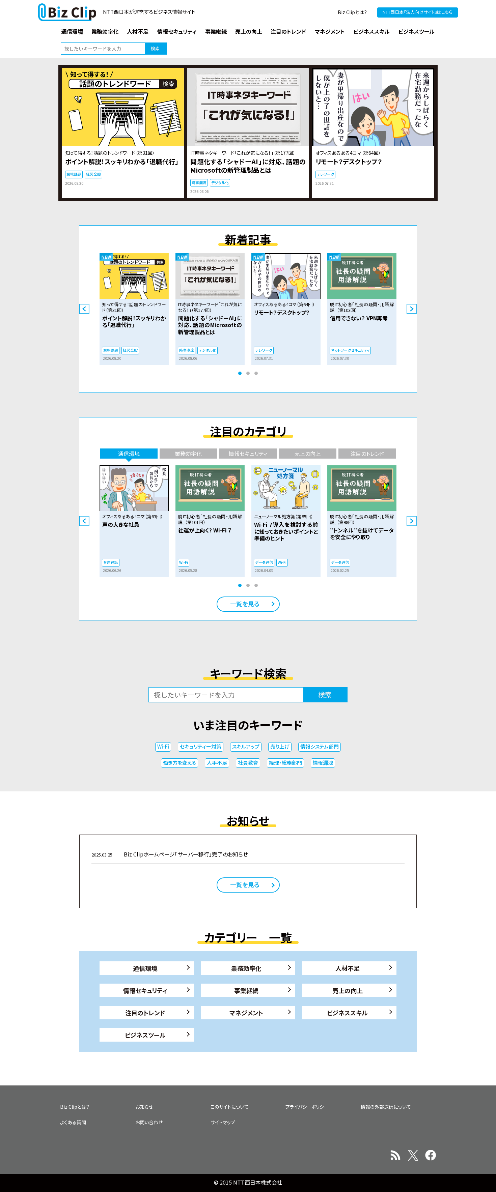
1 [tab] (240, 373)
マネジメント (246, 1012)
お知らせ (144, 1106)
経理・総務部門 (285, 762)
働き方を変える (179, 762)
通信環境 (145, 968)
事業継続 (246, 990)
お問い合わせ (149, 1122)
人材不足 (347, 968)
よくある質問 (73, 1122)
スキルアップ (245, 746)
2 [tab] (248, 373)
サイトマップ (223, 1122)
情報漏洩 (323, 762)
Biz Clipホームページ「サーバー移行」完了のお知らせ (169, 854)
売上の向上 (347, 990)
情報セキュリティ (145, 990)
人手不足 (217, 762)
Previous (84, 309)
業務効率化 (246, 968)
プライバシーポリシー (307, 1106)
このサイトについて (230, 1106)
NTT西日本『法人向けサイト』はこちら (417, 12)
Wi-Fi (163, 746)
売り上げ (280, 746)
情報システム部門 (319, 746)
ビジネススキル (347, 1012)
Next (412, 309)
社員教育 (248, 762)
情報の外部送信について (386, 1106)
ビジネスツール (145, 1034)
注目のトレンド (145, 1012)
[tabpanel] (134, 309)
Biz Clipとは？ (352, 12)
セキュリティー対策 (200, 746)
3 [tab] (256, 373)
